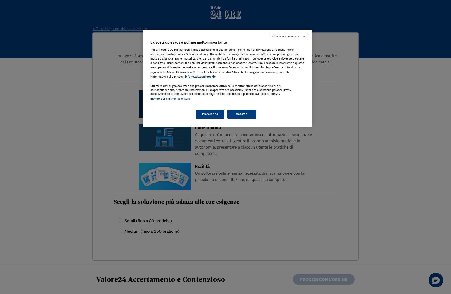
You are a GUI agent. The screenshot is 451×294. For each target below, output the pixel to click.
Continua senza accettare (289, 36)
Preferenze (210, 113)
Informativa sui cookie (200, 76)
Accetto (242, 113)
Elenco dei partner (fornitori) (170, 98)
